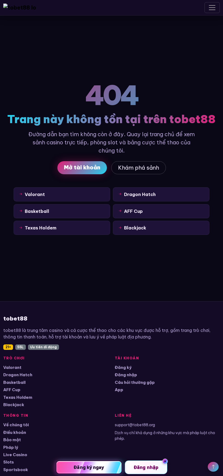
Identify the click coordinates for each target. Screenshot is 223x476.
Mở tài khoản (82, 167)
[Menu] (212, 7)
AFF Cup (11, 389)
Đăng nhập (126, 374)
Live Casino (15, 454)
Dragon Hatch (17, 374)
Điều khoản (14, 432)
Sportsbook (15, 469)
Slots (8, 462)
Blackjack (13, 404)
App (119, 389)
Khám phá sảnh (138, 167)
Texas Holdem (17, 397)
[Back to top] (213, 467)
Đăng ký (123, 367)
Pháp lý (10, 447)
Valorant (12, 367)
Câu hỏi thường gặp (135, 382)
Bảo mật (12, 439)
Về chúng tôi (16, 424)
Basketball (14, 382)
